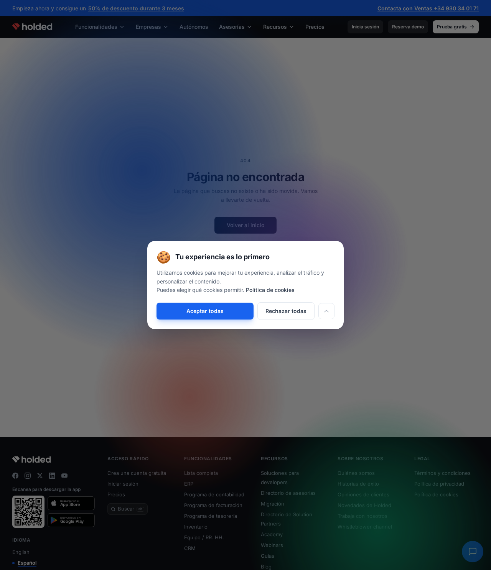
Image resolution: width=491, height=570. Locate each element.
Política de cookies (270, 290)
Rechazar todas (285, 311)
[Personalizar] (326, 311)
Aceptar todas (205, 311)
